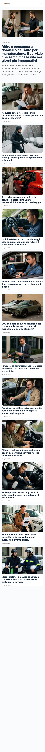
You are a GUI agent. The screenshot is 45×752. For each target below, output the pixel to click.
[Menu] (41, 4)
